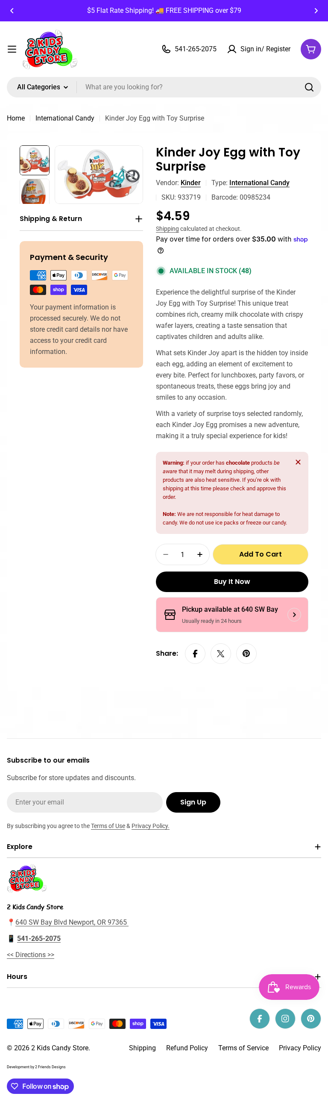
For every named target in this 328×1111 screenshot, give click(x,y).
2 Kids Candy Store (59, 1048)
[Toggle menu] (12, 49)
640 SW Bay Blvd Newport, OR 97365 (72, 922)
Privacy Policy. (151, 825)
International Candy (64, 118)
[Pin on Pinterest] (246, 653)
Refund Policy (187, 1048)
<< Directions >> (30, 955)
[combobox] (164, 87)
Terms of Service (243, 1048)
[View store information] (294, 615)
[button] (12, 11)
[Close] (298, 462)
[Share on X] (221, 653)
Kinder (191, 183)
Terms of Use (108, 825)
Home (16, 118)
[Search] (309, 87)
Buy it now (232, 581)
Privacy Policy (300, 1048)
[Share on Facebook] (195, 653)
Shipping (167, 229)
